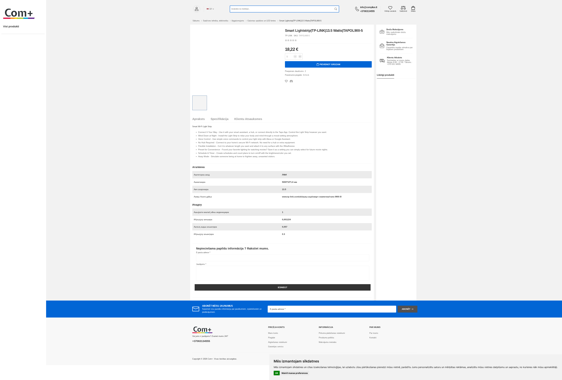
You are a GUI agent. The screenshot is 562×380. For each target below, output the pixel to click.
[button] (196, 9)
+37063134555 (367, 11)
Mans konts (273, 333)
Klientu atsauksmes (248, 119)
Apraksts (198, 119)
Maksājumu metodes (327, 342)
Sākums (196, 21)
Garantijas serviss (275, 346)
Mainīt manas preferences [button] (295, 373)
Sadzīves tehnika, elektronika (216, 21)
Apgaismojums (238, 21)
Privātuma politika (326, 338)
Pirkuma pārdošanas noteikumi (332, 333)
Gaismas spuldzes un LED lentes (261, 21)
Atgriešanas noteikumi (277, 342)
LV (211, 9)
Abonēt (406, 309)
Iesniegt (282, 287)
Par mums (373, 333)
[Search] (336, 9)
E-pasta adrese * (203, 252)
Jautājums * (201, 264)
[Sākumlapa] (23, 11)
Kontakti (372, 338)
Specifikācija (219, 119)
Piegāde (271, 338)
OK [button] (276, 373)
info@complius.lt (368, 7)
